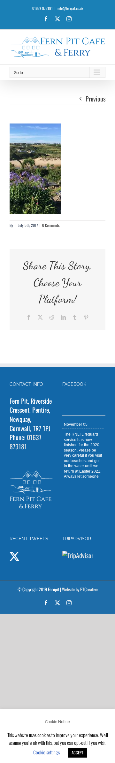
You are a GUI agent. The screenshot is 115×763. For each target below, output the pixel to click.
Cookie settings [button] (46, 752)
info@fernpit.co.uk (70, 8)
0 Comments (50, 225)
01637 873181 (26, 441)
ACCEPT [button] (77, 752)
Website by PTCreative (80, 589)
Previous (95, 98)
